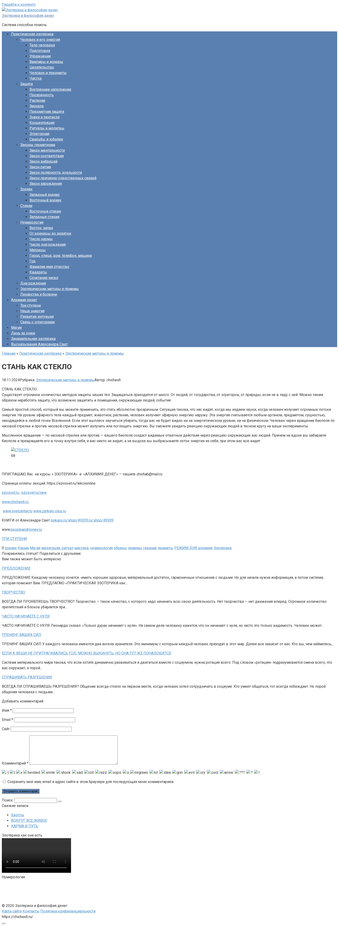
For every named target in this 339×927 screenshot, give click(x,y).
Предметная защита (47, 111)
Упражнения (40, 56)
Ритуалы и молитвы (47, 128)
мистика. (81, 548)
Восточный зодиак (45, 200)
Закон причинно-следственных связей (63, 178)
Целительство (42, 67)
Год (33, 261)
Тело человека (42, 45)
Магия (16, 327)
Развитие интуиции (37, 316)
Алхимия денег (24, 300)
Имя (7, 710)
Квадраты (38, 272)
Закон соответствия (47, 156)
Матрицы (38, 250)
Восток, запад (41, 228)
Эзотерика (223, 548)
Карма (23, 548)
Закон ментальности (47, 150)
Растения (37, 100)
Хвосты (17, 815)
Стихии (26, 206)
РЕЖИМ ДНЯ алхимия (193, 548)
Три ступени (30, 305)
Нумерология (31, 222)
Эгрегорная (39, 134)
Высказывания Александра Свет (39, 344)
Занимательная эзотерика (33, 338)
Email (7, 719)
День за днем (23, 333)
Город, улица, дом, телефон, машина (61, 255)
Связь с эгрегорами (37, 322)
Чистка (36, 78)
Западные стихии (44, 217)
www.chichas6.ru (15, 502)
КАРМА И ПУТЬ (24, 826)
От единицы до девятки (50, 233)
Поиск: (8, 800)
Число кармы (41, 239)
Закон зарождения (46, 183)
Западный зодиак (45, 194)
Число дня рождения (48, 244)
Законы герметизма (37, 145)
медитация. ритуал (57, 548)
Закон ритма (40, 167)
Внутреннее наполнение (50, 89)
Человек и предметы (48, 73)
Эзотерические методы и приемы (49, 289)
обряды (120, 548)
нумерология (101, 548)
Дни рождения (33, 283)
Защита (26, 84)
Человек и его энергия (40, 39)
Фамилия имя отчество (49, 266)
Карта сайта (12, 911)
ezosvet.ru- (11, 492)
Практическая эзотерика (32, 34)
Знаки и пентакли (44, 117)
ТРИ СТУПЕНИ (14, 539)
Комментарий (15, 763)
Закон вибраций (43, 161)
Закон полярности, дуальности (56, 172)
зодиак (11, 548)
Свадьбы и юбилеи (46, 139)
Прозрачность (42, 95)
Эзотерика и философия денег (28, 15)
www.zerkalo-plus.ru (49, 511)
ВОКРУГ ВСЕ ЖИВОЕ (29, 820)
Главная (8, 353)
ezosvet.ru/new (34, 492)
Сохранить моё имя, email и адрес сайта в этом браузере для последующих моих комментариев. (90, 782)
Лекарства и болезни (38, 294)
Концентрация (42, 122)
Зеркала (37, 106)
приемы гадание (142, 548)
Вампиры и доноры (46, 62)
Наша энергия (32, 311)
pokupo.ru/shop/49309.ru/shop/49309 (82, 520)
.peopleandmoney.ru (26, 529)
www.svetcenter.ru (17, 511)
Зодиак (26, 189)
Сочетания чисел (44, 278)
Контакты (31, 911)
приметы (165, 548)
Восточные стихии (45, 211)
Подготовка (40, 50)
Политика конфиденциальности (67, 911)
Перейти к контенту (19, 4)
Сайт (6, 729)
